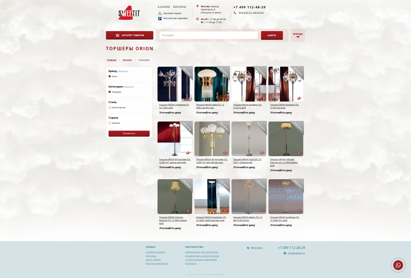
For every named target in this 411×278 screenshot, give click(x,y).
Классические (118, 107)
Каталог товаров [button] (133, 35)
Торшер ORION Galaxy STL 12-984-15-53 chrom (247, 219)
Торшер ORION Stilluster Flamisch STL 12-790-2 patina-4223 (173, 220)
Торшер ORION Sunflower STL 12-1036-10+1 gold (284, 219)
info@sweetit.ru (296, 253)
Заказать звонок (251, 12)
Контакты (179, 6)
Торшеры (116, 91)
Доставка (151, 256)
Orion (114, 76)
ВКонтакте (256, 247)
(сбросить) (122, 71)
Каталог (127, 59)
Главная (111, 59)
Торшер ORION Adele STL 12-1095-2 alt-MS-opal (210, 106)
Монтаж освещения (157, 263)
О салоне (164, 6)
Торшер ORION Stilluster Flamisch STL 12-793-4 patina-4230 (284, 162)
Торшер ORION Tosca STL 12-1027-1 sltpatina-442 (247, 161)
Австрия (116, 123)
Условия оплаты (155, 252)
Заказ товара (153, 260)
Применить (129, 133)
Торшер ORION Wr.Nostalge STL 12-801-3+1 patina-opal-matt (174, 161)
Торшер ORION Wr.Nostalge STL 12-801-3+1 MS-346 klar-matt (211, 161)
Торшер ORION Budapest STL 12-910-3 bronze (284, 106)
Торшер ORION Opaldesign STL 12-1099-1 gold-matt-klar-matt (211, 219)
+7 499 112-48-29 (249, 7)
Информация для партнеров (201, 252)
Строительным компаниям (201, 260)
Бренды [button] (298, 33)
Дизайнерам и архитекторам (202, 256)
